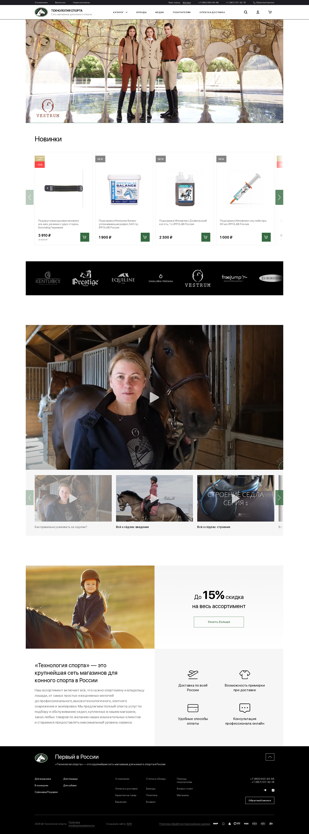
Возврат (151, 801)
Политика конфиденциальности (82, 823)
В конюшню (41, 785)
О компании (41, 2)
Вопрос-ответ (185, 788)
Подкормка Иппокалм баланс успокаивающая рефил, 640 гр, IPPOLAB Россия (118, 224)
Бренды (141, 12)
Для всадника (43, 778)
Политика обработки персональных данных (184, 823)
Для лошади (70, 778)
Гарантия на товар (125, 795)
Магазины (183, 795)
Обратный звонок (265, 2)
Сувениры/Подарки (46, 791)
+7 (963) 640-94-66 (208, 2)
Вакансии (60, 2)
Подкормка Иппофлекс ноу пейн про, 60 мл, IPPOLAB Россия (243, 222)
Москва (187, 2)
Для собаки (70, 785)
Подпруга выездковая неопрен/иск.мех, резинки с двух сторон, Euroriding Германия (58, 224)
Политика (151, 795)
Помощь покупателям (184, 780)
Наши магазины (81, 2)
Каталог (118, 12)
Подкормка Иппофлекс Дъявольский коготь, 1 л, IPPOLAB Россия (183, 222)
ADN (129, 823)
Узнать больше (219, 622)
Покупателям (182, 12)
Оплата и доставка (212, 12)
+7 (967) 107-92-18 (236, 2)
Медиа (159, 12)
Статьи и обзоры (156, 778)
